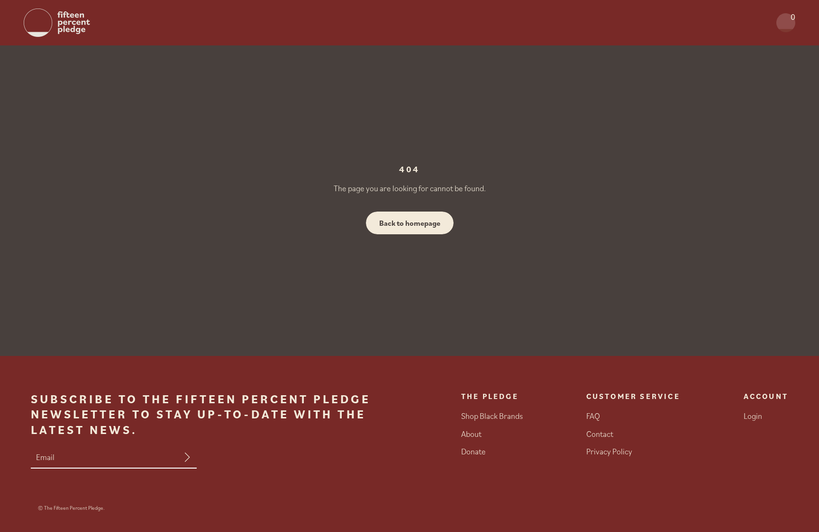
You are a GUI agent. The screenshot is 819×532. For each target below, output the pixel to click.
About (471, 434)
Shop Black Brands (492, 416)
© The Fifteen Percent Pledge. (71, 508)
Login (753, 416)
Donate (473, 451)
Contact (599, 434)
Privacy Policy (609, 451)
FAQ (593, 416)
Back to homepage (409, 223)
